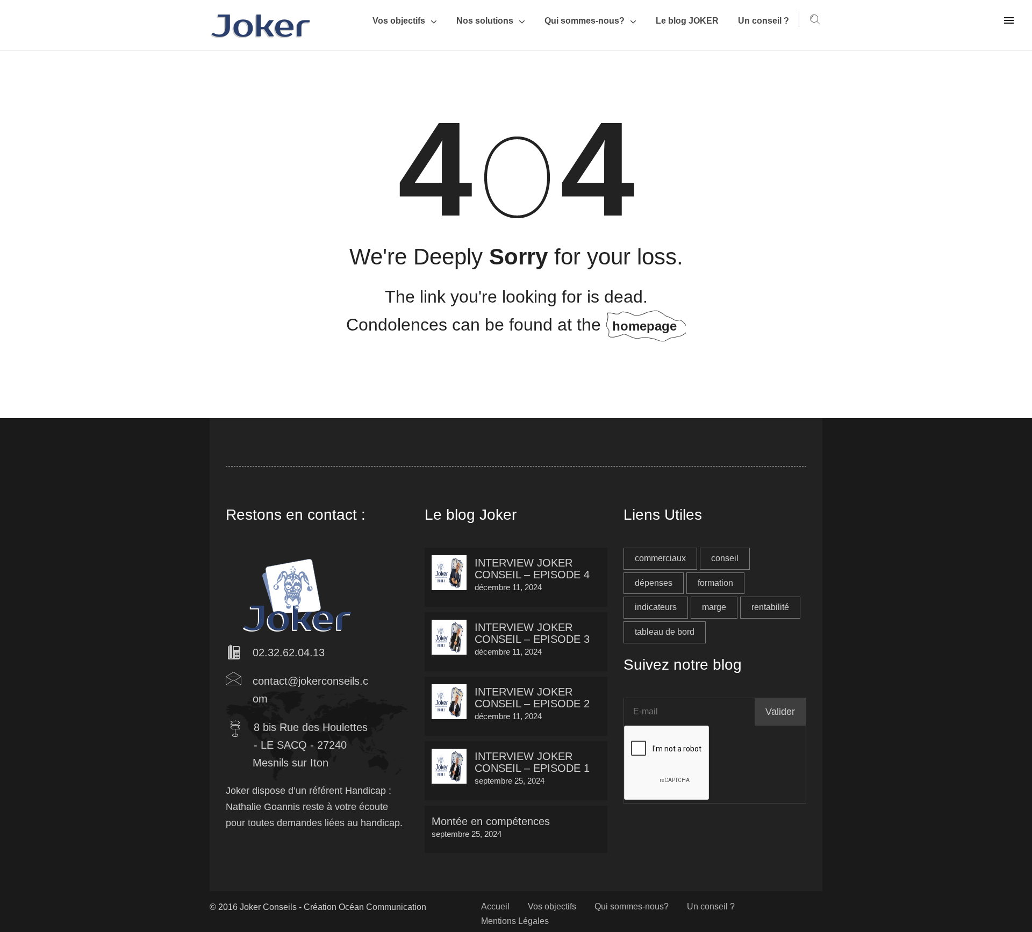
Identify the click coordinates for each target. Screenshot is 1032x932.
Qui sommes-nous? (584, 20)
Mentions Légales (515, 921)
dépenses (653, 582)
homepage (644, 326)
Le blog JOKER (687, 20)
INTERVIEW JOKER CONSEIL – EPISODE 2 (532, 697)
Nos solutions (484, 20)
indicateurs (656, 607)
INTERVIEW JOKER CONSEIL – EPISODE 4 (532, 568)
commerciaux (660, 558)
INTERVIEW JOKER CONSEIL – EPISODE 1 (532, 762)
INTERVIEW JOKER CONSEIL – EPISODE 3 (532, 633)
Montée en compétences (491, 821)
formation (715, 582)
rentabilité (770, 607)
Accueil (495, 906)
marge (714, 607)
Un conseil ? (763, 20)
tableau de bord (664, 631)
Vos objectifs (398, 20)
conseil (725, 558)
